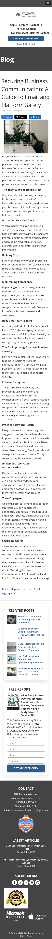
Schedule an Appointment (26, 38)
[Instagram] (37, 882)
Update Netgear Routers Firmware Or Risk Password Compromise (31, 646)
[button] (48, 3)
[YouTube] (32, 882)
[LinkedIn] (26, 882)
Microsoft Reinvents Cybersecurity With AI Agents (26, 861)
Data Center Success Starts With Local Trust (26, 847)
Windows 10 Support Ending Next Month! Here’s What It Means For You (31, 633)
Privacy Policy (26, 936)
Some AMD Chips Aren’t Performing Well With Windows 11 (30, 619)
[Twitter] (20, 882)
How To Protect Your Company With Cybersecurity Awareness (31, 659)
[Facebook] (14, 882)
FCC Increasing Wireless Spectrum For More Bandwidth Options (30, 671)
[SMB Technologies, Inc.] (26, 13)
